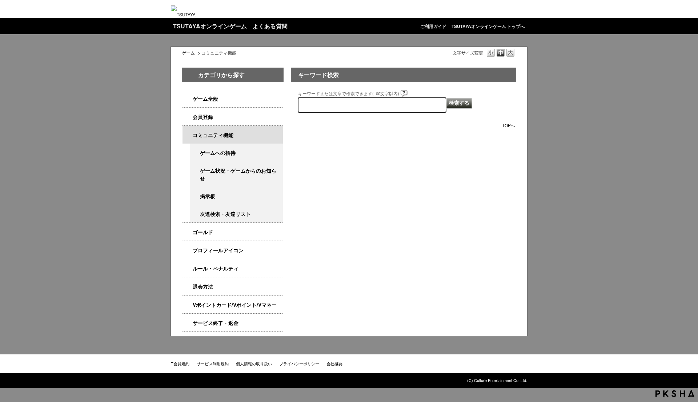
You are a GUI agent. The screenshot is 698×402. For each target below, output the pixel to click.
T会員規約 (180, 363)
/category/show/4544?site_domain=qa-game (187, 135)
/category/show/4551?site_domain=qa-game (187, 250)
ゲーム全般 (205, 98)
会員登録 (203, 116)
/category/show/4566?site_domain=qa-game (187, 286)
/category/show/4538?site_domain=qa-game (187, 98)
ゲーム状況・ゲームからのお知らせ (238, 174)
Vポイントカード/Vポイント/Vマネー (235, 304)
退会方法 (203, 286)
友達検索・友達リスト (225, 213)
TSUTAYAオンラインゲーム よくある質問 (230, 26)
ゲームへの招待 (218, 152)
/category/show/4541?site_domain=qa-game (187, 232)
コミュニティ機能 (213, 134)
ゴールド (203, 232)
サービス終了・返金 (215, 322)
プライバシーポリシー (299, 363)
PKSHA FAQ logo (674, 393)
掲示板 (207, 196)
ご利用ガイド (433, 26)
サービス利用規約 (213, 363)
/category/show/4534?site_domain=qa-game (187, 305)
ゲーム (188, 52)
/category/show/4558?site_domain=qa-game (187, 117)
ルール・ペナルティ (215, 268)
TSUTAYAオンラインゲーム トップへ (488, 26)
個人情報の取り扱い (254, 363)
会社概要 (334, 363)
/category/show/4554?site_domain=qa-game (187, 268)
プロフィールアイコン (218, 250)
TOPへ (508, 125)
